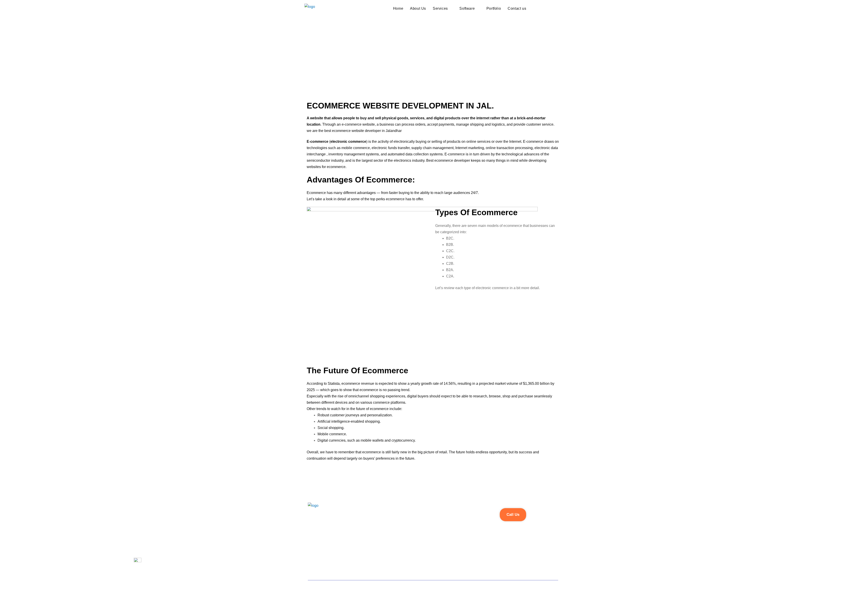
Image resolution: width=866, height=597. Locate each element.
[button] (513, 514)
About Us (418, 8)
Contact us (517, 8)
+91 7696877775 (322, 531)
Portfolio (493, 8)
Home (398, 8)
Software (467, 8)
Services (440, 8)
